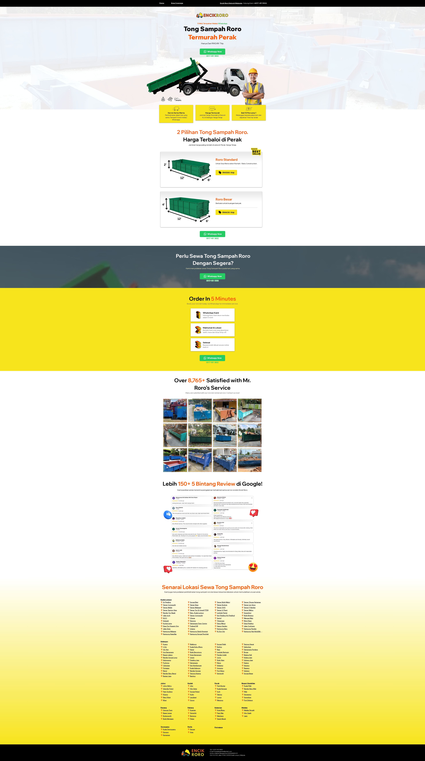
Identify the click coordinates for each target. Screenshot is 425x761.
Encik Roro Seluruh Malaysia (231, 3)
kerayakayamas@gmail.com (223, 751)
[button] (179, 3)
